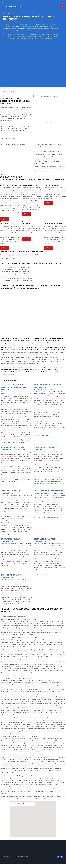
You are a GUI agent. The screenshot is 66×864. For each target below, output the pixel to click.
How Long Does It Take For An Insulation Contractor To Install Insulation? (25, 755)
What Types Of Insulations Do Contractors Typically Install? (20, 736)
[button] (4, 219)
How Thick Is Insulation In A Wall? (13, 660)
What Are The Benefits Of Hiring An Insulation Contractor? (20, 695)
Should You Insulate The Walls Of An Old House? (17, 678)
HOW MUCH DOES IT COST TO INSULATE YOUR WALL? (19, 619)
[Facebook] (58, 857)
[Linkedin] (61, 857)
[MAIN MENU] (62, 6)
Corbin (57, 796)
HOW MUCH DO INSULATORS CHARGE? (15, 616)
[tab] (33, 616)
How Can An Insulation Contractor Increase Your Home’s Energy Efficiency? (25, 718)
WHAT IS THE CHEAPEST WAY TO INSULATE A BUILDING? (20, 638)
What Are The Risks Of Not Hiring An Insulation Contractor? (20, 776)
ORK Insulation (13, 6)
